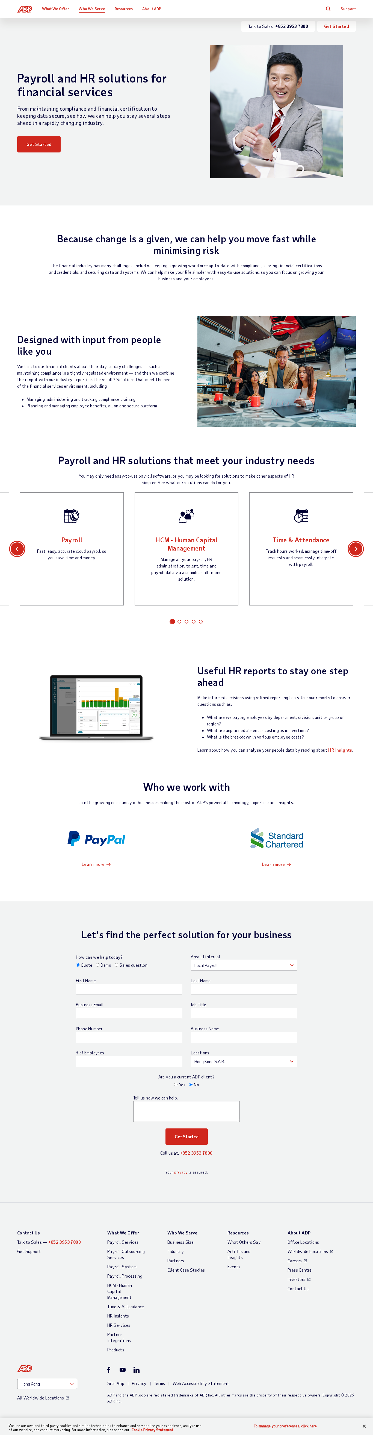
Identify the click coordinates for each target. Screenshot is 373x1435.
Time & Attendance (301, 540)
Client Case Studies (186, 1269)
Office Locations (303, 1242)
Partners (175, 1260)
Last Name (201, 980)
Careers (295, 1260)
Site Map (115, 1383)
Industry (175, 1251)
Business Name (205, 1028)
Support (348, 8)
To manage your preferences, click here (285, 1426)
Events (233, 1266)
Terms (159, 1383)
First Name (86, 980)
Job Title (198, 1004)
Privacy (139, 1383)
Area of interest (205, 956)
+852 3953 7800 (196, 1152)
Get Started (336, 26)
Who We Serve (92, 8)
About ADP (151, 8)
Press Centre (300, 1269)
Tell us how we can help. (155, 1097)
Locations (200, 1052)
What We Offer (55, 8)
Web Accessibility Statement (201, 1383)
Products (115, 1349)
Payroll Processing (124, 1275)
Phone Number (89, 1028)
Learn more (93, 864)
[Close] (364, 1426)
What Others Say (244, 1242)
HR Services (118, 1325)
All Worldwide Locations (40, 1397)
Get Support (29, 1251)
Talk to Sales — (49, 1242)
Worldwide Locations (308, 1251)
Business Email (90, 1004)
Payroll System (122, 1266)
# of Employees (90, 1052)
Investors (297, 1279)
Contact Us (28, 1232)
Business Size (180, 1242)
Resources (124, 8)
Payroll (71, 540)
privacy (181, 1172)
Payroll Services (122, 1242)
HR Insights (340, 749)
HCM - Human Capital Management (186, 544)
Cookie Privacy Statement (152, 1430)
